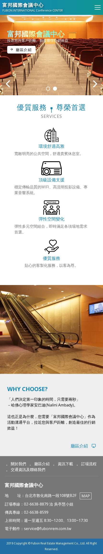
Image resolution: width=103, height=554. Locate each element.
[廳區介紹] (51, 446)
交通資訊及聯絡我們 (28, 469)
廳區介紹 (24, 49)
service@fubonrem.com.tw (47, 528)
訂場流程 (89, 463)
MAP (85, 496)
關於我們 (18, 463)
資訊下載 (65, 463)
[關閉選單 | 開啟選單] (97, 7)
